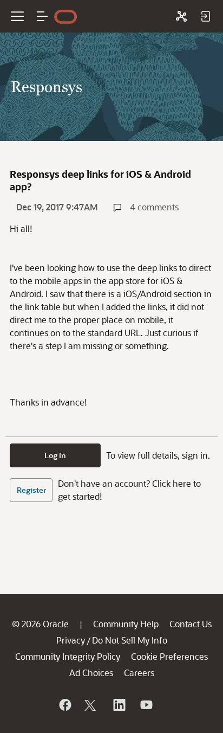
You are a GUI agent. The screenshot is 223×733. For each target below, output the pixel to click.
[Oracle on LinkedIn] (119, 704)
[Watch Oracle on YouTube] (146, 704)
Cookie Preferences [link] (169, 656)
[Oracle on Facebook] (64, 704)
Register (31, 490)
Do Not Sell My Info (129, 640)
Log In (55, 455)
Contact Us (190, 623)
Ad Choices (91, 672)
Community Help (126, 623)
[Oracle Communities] (181, 16)
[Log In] (205, 16)
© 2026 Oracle (40, 623)
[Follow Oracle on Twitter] (91, 704)
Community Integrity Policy (67, 656)
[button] (42, 16)
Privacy (70, 640)
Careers (139, 672)
